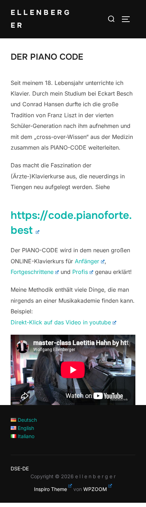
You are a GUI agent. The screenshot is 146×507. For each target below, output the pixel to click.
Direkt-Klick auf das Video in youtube (61, 322)
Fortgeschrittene (32, 271)
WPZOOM (95, 489)
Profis (80, 271)
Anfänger (87, 261)
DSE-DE (20, 468)
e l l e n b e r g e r (40, 19)
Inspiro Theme (50, 489)
